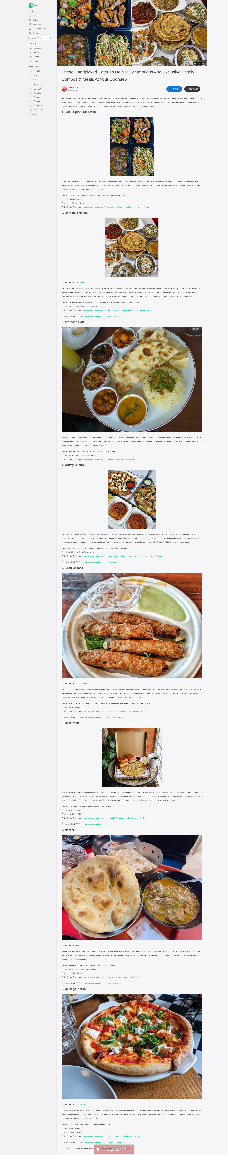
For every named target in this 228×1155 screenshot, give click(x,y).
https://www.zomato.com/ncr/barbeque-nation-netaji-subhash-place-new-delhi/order (118, 310)
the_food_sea (80, 1104)
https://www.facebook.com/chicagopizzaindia (103, 1142)
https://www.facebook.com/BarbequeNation (103, 316)
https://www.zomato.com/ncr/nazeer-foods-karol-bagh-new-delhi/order (112, 977)
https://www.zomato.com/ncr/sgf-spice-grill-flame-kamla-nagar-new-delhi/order (116, 207)
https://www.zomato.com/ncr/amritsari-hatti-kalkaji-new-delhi (109, 459)
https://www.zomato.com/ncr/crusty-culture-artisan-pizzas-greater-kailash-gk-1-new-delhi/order (122, 556)
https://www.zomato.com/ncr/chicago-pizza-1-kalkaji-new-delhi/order (112, 1136)
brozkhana (200, 63)
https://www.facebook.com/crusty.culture (101, 562)
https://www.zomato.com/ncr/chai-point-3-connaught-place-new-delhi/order (114, 818)
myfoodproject (81, 683)
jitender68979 (80, 945)
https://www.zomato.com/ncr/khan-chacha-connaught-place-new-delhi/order (114, 711)
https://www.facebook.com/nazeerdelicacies (103, 983)
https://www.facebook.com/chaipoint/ (100, 824)
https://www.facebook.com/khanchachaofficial (103, 717)
